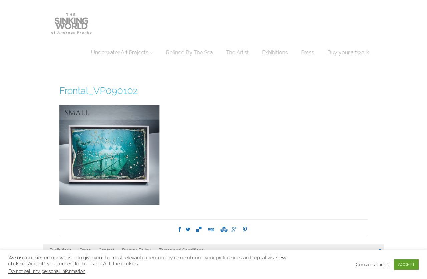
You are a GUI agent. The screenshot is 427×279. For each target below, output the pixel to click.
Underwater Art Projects (119, 52)
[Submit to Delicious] (198, 229)
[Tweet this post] (188, 229)
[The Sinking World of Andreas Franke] (71, 24)
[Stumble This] (223, 229)
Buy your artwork (348, 52)
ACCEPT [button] (406, 264)
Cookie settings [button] (372, 264)
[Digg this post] (210, 229)
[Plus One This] (234, 229)
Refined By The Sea (189, 52)
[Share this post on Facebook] (179, 229)
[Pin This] (245, 229)
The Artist (237, 52)
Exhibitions (275, 52)
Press (307, 52)
